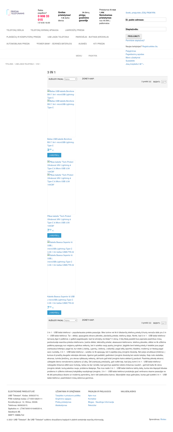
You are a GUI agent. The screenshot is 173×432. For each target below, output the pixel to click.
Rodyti (156, 81)
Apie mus (92, 395)
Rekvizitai (92, 405)
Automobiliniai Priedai (18, 43)
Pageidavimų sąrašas (135, 54)
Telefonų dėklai (15, 30)
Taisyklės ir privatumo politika (67, 395)
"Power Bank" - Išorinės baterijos (54, 43)
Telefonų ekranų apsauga (44, 30)
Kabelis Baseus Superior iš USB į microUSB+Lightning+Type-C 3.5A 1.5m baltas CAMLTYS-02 (60, 299)
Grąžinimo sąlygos (63, 398)
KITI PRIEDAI (99, 43)
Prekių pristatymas (63, 402)
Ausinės (83, 43)
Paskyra (93, 55)
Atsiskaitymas (61, 405)
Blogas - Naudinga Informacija (101, 402)
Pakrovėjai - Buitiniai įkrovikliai (92, 36)
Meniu (79, 55)
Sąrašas (102, 79)
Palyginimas (131, 51)
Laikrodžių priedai (74, 30)
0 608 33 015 (43, 18)
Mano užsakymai (133, 57)
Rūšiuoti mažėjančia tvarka (79, 79)
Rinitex (163, 419)
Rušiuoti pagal (56, 79)
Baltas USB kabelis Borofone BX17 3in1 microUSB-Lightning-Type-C (60, 142)
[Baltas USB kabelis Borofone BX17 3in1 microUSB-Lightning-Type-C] (61, 113)
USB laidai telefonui (58, 36)
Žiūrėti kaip (88, 78)
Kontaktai (92, 398)
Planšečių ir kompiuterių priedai (23, 36)
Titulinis (9, 64)
